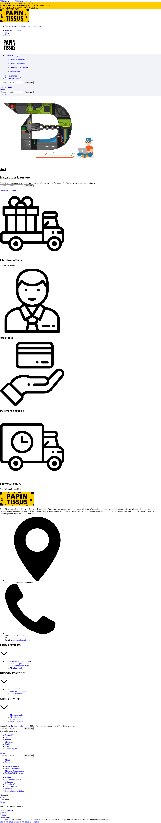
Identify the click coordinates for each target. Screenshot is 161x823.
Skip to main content (23, 1)
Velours (8, 740)
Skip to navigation (7, 1)
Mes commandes (16, 715)
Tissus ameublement (18, 59)
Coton (7, 737)
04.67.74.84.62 (20, 636)
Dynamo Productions (18, 726)
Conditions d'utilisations (19, 666)
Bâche (7, 744)
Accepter (35, 822)
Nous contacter (16, 694)
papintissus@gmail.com (20, 640)
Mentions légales (16, 668)
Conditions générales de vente (22, 663)
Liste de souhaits (16, 722)
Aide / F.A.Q (15, 689)
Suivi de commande (18, 691)
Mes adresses (15, 717)
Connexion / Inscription (14, 791)
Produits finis (15, 71)
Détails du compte (17, 719)
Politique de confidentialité (20, 661)
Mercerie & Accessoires (19, 67)
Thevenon (9, 742)
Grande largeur (11, 749)
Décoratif (8, 735)
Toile (7, 746)
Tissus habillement (17, 63)
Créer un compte (6, 810)
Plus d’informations (15, 822)
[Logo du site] (14, 21)
